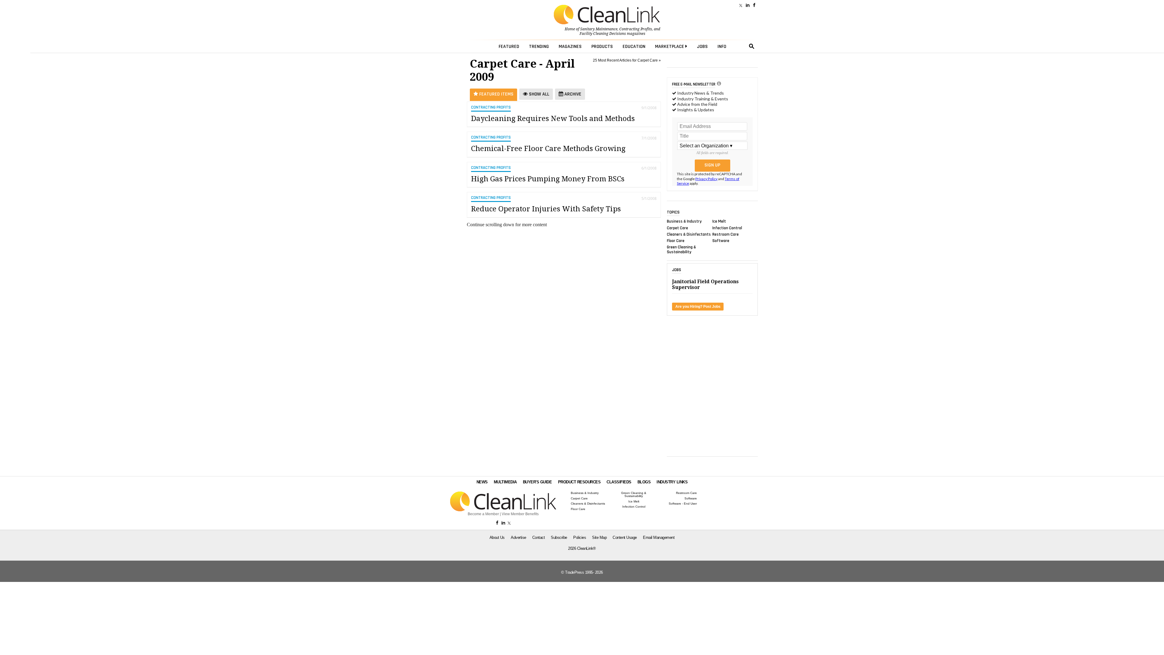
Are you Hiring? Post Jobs (698, 306)
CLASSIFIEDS (619, 482)
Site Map (599, 537)
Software (720, 241)
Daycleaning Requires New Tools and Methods (553, 118)
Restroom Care (725, 234)
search (752, 46)
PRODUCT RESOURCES (579, 482)
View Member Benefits (520, 514)
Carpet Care (677, 227)
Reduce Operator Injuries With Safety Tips (546, 209)
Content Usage (625, 537)
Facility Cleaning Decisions (603, 34)
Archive (572, 94)
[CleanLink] (607, 15)
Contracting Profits (635, 29)
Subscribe (559, 537)
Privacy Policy (706, 178)
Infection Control (727, 227)
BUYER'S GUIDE (537, 482)
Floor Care (675, 241)
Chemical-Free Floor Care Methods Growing (548, 148)
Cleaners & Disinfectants (689, 234)
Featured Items (495, 94)
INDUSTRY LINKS (672, 482)
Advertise (518, 537)
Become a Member (483, 514)
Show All (538, 94)
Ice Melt (719, 221)
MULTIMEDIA (505, 482)
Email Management (658, 537)
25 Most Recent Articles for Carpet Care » (627, 60)
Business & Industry (684, 221)
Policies (579, 537)
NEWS (482, 482)
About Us (497, 537)
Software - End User (683, 503)
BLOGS (644, 482)
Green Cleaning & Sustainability (681, 249)
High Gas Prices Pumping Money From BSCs (547, 179)
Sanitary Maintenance (598, 29)
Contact (538, 537)
